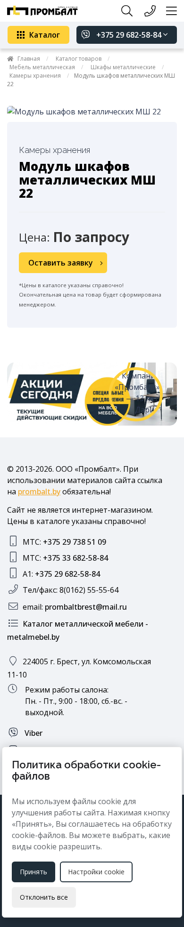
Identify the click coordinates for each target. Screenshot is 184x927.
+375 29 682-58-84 (128, 35)
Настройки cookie (96, 871)
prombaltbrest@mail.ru (86, 607)
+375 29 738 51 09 (74, 542)
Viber (32, 733)
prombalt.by (39, 491)
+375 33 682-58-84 (75, 558)
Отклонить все (44, 897)
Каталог (44, 35)
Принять (33, 871)
